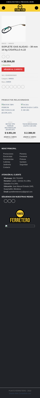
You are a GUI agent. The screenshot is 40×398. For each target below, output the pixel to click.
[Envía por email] (15, 87)
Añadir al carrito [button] (10, 137)
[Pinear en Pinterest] (19, 87)
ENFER (8, 82)
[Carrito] (36, 8)
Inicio (4, 43)
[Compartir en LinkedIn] (23, 87)
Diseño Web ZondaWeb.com (20, 393)
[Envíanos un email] (13, 201)
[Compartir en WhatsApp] (3, 87)
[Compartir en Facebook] (7, 87)
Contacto (6, 167)
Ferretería (23, 156)
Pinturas (23, 159)
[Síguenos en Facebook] (5, 201)
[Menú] (3, 8)
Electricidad (7, 156)
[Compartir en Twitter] (11, 87)
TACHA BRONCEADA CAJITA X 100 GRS (30, 125)
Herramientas (8, 159)
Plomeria (23, 154)
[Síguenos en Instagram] (9, 201)
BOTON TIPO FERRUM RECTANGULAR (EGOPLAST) (10, 126)
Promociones (8, 154)
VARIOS (11, 43)
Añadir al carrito (13, 69)
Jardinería (7, 164)
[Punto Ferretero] (20, 8)
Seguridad (24, 164)
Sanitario (23, 162)
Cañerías (6, 162)
